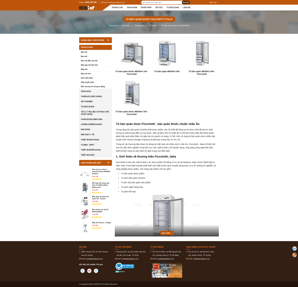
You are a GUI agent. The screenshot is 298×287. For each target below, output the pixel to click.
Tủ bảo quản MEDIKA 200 (166, 71)
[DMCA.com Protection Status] (120, 271)
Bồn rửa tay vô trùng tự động (93, 86)
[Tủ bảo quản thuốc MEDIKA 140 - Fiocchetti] (131, 53)
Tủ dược (153, 26)
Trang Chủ (113, 26)
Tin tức (159, 8)
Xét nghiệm (87, 101)
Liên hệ (186, 8)
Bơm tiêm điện (87, 78)
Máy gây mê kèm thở (89, 65)
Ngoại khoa (87, 47)
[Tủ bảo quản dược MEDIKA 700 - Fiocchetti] (131, 93)
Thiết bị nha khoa (90, 140)
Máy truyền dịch (87, 82)
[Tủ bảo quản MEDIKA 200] (166, 53)
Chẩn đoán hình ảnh (91, 119)
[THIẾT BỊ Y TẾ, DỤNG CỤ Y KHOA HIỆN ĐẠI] (86, 7)
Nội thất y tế (87, 135)
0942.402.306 (91, 2)
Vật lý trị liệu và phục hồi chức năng (95, 113)
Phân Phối (146, 8)
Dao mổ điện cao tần (89, 61)
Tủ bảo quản (139, 26)
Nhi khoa (85, 129)
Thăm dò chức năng (91, 96)
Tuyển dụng (173, 8)
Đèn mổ (84, 56)
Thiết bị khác (88, 155)
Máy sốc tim (86, 74)
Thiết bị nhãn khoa (91, 150)
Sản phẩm (132, 8)
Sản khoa (86, 91)
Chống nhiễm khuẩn (91, 124)
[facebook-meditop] (167, 270)
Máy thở (84, 69)
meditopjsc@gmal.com (116, 2)
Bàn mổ (84, 52)
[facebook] (82, 271)
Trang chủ (117, 8)
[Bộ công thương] (127, 266)
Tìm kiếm (186, 2)
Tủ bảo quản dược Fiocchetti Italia (175, 26)
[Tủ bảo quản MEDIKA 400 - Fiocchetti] (201, 53)
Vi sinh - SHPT (87, 145)
